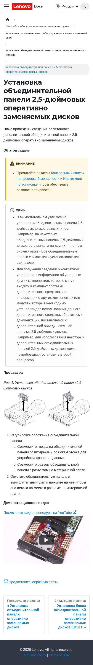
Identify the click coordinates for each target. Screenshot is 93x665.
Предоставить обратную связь (33, 582)
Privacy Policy (35, 655)
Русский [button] (68, 6)
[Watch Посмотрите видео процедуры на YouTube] (46, 540)
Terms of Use (59, 655)
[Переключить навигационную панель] (6, 6)
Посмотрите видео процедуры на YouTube (37, 513)
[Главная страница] (7, 19)
